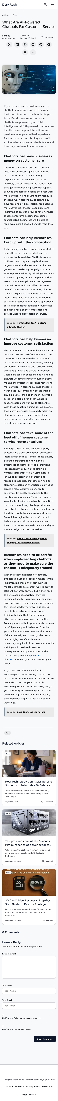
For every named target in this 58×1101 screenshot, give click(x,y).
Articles (5, 15)
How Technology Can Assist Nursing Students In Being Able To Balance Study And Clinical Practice (28, 785)
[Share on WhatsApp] (25, 44)
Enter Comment (9, 954)
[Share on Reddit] (33, 44)
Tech (15, 15)
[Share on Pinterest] (41, 44)
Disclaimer (47, 1086)
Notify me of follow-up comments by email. (21, 1018)
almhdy (6, 35)
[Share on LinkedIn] (17, 44)
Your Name (7, 985)
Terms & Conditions (14, 1086)
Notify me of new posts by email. (16, 1029)
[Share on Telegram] (49, 44)
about (24, 1094)
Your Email (7, 1000)
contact (32, 1094)
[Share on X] (9, 44)
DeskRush (9, 4)
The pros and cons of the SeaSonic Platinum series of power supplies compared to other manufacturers (28, 844)
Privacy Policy (33, 1086)
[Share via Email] (25, 52)
